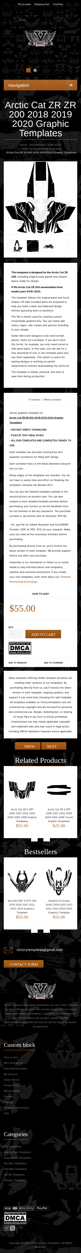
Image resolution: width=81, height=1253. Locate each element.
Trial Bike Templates (15, 1168)
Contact (8, 1096)
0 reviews (34, 399)
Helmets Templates (15, 1180)
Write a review (52, 399)
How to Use (11, 1057)
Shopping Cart (41, 4)
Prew (29, 746)
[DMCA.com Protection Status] (19, 653)
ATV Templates (12, 1146)
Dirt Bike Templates (15, 1163)
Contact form (23, 964)
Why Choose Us (13, 1062)
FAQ (6, 1113)
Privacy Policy (12, 1085)
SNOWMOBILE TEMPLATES (45, 144)
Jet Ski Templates (14, 1174)
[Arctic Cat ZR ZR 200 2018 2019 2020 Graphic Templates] (40, 197)
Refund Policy (12, 1090)
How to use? (40, 593)
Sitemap (8, 1102)
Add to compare (53, 662)
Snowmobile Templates (17, 1157)
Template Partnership (16, 1107)
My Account (24, 4)
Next (52, 746)
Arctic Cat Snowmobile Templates (41, 148)
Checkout (58, 4)
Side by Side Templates (17, 1152)
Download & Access (15, 1068)
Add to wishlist (17, 662)
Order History (12, 1079)
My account (11, 1074)
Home (23, 144)
